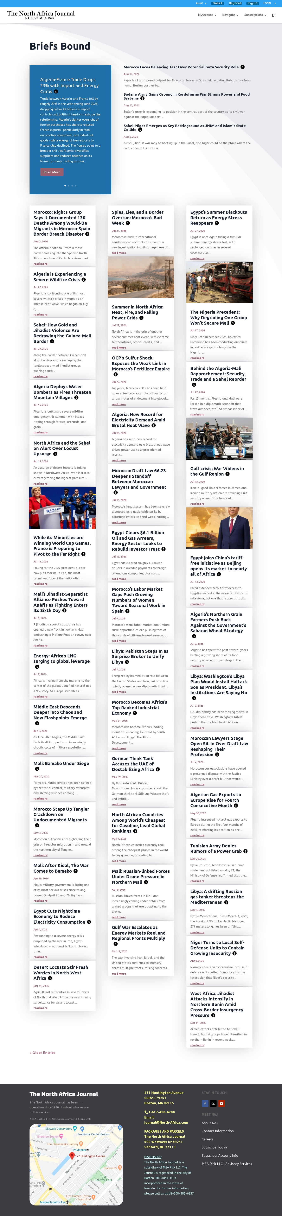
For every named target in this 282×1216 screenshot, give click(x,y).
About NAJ (210, 1122)
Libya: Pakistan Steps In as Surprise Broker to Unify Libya (140, 656)
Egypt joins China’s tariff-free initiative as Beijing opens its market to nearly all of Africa (218, 566)
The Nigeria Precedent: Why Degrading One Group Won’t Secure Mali (218, 317)
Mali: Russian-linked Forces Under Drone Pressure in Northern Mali (141, 876)
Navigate (228, 15)
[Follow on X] (213, 1103)
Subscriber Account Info (220, 1155)
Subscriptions (253, 15)
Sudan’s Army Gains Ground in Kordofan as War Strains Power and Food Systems (187, 96)
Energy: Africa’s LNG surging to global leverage (61, 660)
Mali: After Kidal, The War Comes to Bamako (61, 867)
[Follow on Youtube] (221, 1103)
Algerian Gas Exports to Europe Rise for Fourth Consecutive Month (215, 800)
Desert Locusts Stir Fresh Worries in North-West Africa (60, 972)
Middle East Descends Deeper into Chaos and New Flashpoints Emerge (60, 714)
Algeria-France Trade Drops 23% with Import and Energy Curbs (69, 85)
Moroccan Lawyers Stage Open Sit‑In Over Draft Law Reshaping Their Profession (219, 746)
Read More (52, 172)
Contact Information (218, 1130)
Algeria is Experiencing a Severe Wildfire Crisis (59, 276)
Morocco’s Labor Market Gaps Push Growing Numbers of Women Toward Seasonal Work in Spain (138, 600)
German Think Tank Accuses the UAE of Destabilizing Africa (135, 764)
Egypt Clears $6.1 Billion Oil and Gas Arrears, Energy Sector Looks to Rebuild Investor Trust (138, 541)
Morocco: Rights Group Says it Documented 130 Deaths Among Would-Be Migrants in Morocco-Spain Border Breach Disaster (61, 223)
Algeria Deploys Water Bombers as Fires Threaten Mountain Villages (62, 392)
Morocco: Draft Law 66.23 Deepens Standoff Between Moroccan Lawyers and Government (139, 481)
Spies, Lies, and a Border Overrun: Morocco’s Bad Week (138, 217)
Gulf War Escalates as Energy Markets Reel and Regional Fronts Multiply (139, 934)
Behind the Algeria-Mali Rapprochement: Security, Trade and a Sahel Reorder (218, 375)
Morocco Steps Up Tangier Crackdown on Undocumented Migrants (61, 816)
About (199, 3)
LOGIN (267, 3)
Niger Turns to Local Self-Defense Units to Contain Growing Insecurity (217, 948)
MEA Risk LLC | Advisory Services (227, 1163)
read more (40, 263)
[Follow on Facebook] (205, 1103)
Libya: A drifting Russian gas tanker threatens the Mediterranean (217, 897)
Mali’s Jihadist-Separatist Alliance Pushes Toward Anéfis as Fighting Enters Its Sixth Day (60, 602)
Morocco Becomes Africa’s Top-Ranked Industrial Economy (139, 707)
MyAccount (205, 15)
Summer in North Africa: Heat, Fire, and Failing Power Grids (137, 312)
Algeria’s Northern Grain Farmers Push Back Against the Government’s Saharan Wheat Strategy (218, 624)
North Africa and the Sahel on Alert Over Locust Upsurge (61, 448)
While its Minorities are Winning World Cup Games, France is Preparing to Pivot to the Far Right (62, 545)
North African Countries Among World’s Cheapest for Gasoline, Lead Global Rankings (138, 823)
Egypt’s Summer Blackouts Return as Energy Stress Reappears (218, 217)
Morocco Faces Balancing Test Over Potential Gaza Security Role (183, 66)
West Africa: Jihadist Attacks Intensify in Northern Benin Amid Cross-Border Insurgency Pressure (216, 1004)
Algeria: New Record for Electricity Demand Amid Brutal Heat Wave (138, 420)
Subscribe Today (214, 1147)
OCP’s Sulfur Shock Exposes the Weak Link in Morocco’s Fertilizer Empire (141, 365)
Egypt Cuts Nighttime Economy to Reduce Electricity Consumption (61, 916)
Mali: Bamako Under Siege (61, 765)
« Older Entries (42, 1052)
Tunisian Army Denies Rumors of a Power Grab (218, 848)
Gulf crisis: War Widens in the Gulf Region (217, 471)
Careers (207, 1139)
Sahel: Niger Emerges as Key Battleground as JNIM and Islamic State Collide (185, 127)
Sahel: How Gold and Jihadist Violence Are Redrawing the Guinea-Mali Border (62, 333)
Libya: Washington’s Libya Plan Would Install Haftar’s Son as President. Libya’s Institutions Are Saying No (219, 686)
